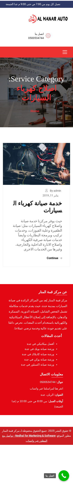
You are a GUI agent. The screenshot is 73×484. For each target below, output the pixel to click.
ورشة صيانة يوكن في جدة (39, 359)
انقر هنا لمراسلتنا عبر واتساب (46, 388)
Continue (53, 258)
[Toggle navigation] (65, 52)
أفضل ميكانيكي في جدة (40, 343)
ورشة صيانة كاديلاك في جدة (38, 354)
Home (35, 111)
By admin (55, 190)
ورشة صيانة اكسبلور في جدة (37, 364)
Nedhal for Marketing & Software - (34, 435)
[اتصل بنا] (63, 475)
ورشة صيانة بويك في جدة (39, 348)
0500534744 (36, 38)
